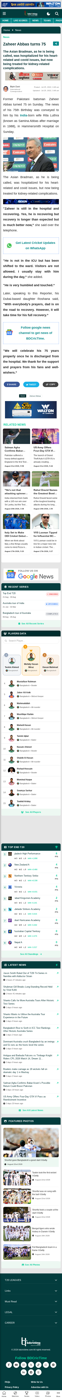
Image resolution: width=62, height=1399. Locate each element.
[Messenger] (53, 1365)
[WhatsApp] (46, 1365)
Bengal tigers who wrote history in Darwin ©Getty (43, 1230)
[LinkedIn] (24, 1372)
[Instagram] (24, 1365)
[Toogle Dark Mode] (48, 13)
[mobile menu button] (4, 13)
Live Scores (20, 20)
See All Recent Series (33, 623)
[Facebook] (9, 1365)
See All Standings (29, 954)
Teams (47, 20)
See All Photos (32, 1265)
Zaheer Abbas (35, 396)
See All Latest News (33, 1110)
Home (5, 20)
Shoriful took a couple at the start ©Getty (45, 1211)
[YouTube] (16, 1365)
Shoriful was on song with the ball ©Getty (44, 1193)
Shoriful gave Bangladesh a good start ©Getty (25, 1160)
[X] (31, 1365)
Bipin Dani (15, 86)
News (35, 20)
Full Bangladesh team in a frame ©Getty (44, 1248)
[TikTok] (38, 1365)
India (23, 115)
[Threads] (38, 1372)
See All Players (33, 812)
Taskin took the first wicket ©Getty (44, 1174)
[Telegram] (31, 1372)
